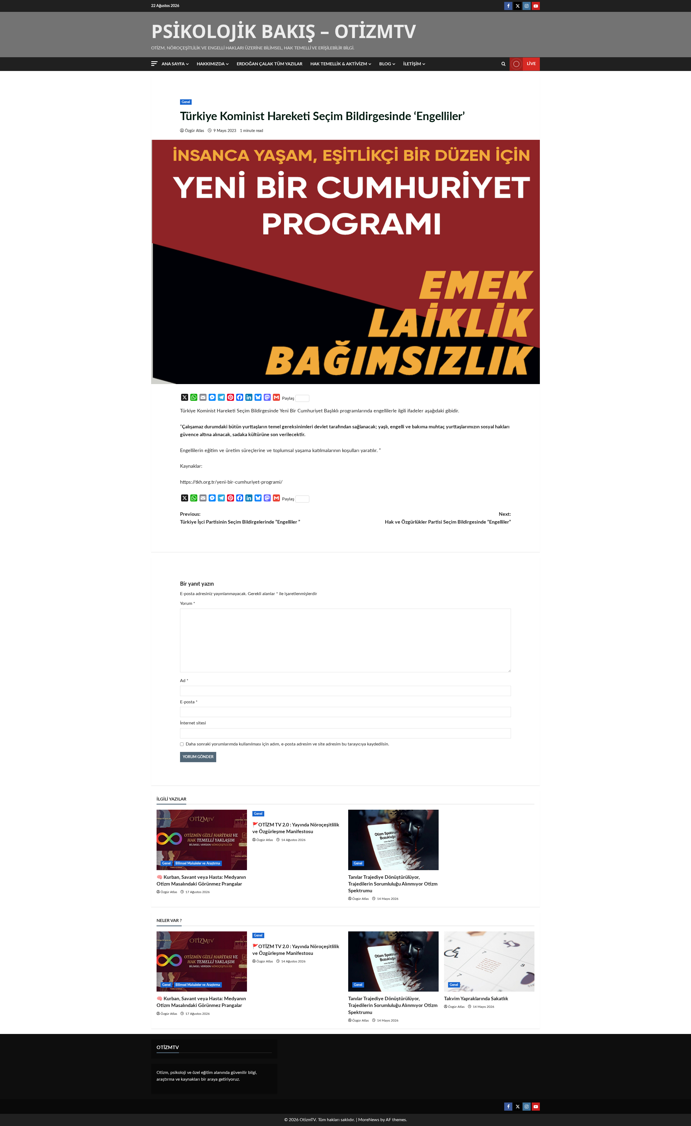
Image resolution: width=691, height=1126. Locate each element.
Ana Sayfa (173, 64)
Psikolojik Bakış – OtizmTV (283, 30)
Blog (385, 64)
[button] (154, 63)
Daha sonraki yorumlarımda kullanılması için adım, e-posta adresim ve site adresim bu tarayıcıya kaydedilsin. (287, 744)
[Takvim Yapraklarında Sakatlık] (489, 961)
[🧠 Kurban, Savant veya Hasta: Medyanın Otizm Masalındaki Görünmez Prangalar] (202, 840)
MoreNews (368, 1120)
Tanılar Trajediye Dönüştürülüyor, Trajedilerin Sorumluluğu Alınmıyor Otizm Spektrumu (393, 884)
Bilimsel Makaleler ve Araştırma (197, 863)
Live (531, 64)
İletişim (412, 64)
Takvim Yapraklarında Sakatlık (476, 998)
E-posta (189, 702)
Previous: (240, 518)
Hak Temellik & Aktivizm (338, 64)
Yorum (187, 603)
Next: (448, 518)
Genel (186, 102)
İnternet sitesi (193, 723)
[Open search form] (504, 64)
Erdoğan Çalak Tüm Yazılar (269, 64)
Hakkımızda (211, 64)
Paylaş (288, 398)
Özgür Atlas (194, 131)
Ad (184, 681)
